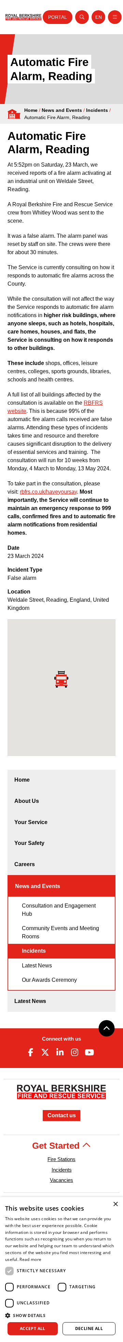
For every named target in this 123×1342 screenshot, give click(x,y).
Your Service (30, 822)
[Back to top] (106, 1028)
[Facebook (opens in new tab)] (30, 1052)
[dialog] (61, 1269)
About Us (26, 801)
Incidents (97, 110)
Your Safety (29, 843)
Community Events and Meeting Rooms (60, 932)
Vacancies (61, 1180)
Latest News (37, 965)
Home (31, 110)
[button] (61, 1315)
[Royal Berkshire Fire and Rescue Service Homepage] (23, 17)
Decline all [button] (89, 1328)
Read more (30, 1259)
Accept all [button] (32, 1328)
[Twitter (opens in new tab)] (45, 1052)
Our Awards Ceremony (49, 980)
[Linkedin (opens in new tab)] (60, 1052)
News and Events (62, 110)
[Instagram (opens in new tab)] (75, 1052)
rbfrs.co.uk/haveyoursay (48, 492)
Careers (24, 864)
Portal (57, 17)
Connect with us (61, 1039)
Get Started (57, 1146)
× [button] (115, 1204)
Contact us (61, 1115)
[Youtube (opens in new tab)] (89, 1052)
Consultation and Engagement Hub (59, 910)
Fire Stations (61, 1159)
